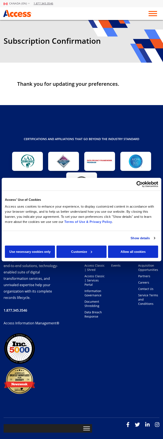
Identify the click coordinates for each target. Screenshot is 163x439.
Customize (79, 251)
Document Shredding (91, 304)
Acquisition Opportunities (148, 267)
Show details (140, 238)
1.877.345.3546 (43, 3)
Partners (144, 276)
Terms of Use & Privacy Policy (88, 221)
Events (116, 265)
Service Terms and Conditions (148, 299)
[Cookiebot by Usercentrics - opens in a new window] (139, 184)
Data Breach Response (93, 314)
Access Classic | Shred (94, 267)
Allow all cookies (133, 251)
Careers (143, 282)
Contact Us (145, 289)
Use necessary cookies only (30, 251)
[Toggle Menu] (86, 428)
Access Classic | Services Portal (94, 280)
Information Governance (92, 293)
